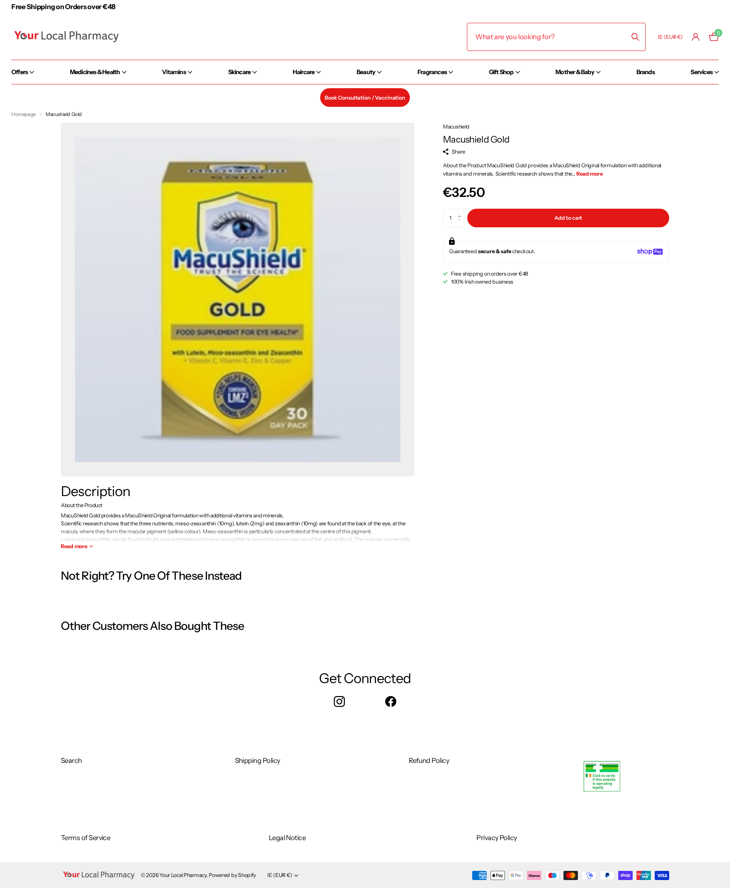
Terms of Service (85, 838)
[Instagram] (339, 702)
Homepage (23, 114)
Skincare (239, 72)
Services (701, 72)
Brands (645, 72)
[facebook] (390, 702)
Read (74, 546)
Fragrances (432, 72)
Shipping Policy (257, 760)
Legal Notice (287, 838)
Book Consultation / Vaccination (365, 97)
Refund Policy (429, 760)
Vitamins (174, 72)
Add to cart (568, 217)
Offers (19, 72)
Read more (589, 173)
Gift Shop (501, 72)
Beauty (366, 72)
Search (71, 760)
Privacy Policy (496, 838)
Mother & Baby (574, 72)
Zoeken (635, 37)
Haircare (304, 72)
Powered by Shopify (232, 875)
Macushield (456, 126)
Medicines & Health (95, 72)
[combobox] (556, 37)
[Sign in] (696, 37)
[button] (461, 211)
